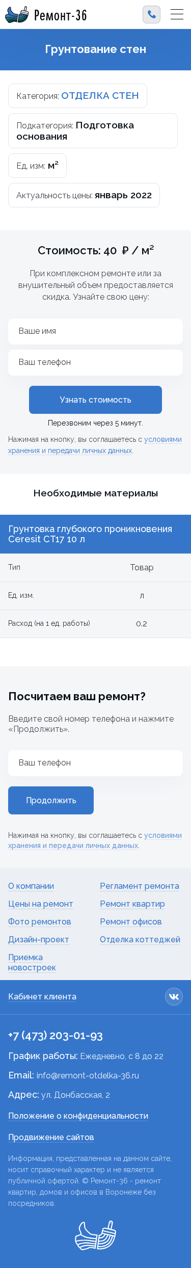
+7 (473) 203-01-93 (55, 1035)
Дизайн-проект (38, 939)
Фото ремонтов (39, 922)
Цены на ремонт (40, 904)
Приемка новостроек (32, 962)
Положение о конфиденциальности (78, 1116)
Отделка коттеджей (140, 939)
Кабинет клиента (42, 996)
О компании (31, 886)
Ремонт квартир (132, 904)
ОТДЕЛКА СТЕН (100, 95)
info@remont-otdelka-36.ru (88, 1075)
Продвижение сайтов (51, 1137)
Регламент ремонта (139, 886)
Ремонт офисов (131, 922)
